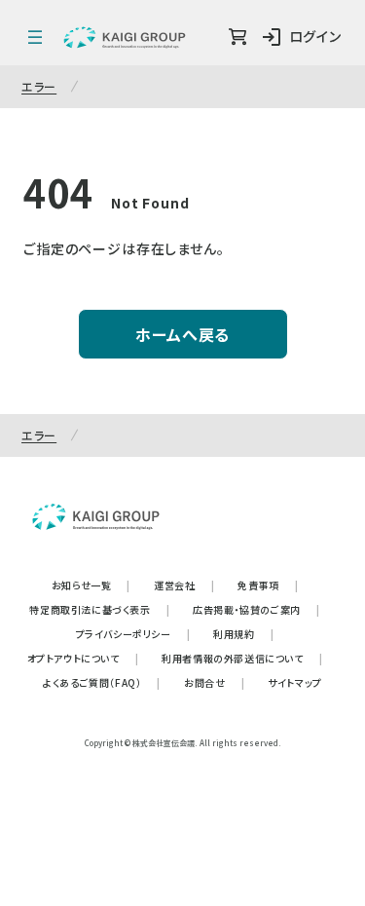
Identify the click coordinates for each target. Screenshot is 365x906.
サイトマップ (295, 682)
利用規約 (243, 633)
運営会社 (184, 585)
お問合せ (214, 682)
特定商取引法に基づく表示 (99, 609)
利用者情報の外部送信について (242, 658)
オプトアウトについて (83, 658)
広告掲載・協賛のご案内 (256, 609)
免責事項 (267, 585)
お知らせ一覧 (91, 585)
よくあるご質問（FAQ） (102, 682)
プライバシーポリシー (133, 633)
